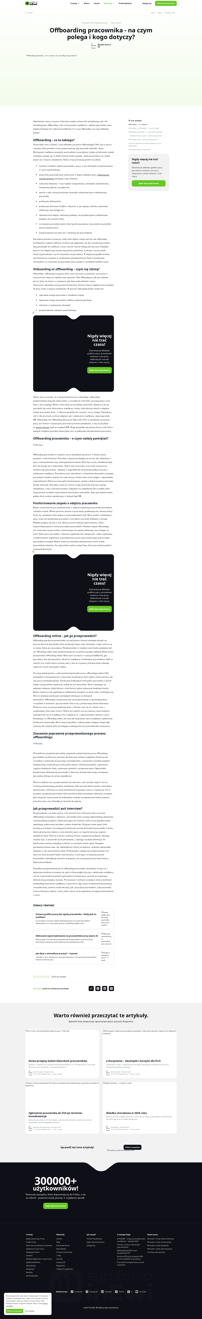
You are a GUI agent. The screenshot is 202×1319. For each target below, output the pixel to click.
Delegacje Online (33, 1252)
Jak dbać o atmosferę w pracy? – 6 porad (56, 953)
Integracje (30, 1269)
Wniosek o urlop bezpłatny (158, 1245)
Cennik (97, 3)
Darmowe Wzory (63, 1245)
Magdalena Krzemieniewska (41, 1127)
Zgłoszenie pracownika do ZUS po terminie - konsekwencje (56, 1114)
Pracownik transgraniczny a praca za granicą (130, 1263)
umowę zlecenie (42, 427)
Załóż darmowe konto (166, 3)
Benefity (29, 1272)
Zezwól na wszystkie (14, 1311)
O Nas (58, 1255)
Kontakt (59, 1259)
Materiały (108, 3)
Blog (58, 1242)
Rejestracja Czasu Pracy (35, 1239)
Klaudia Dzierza (104, 44)
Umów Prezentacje (94, 1239)
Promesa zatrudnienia (156, 1252)
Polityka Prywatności (64, 1269)
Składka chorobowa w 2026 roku (126, 1113)
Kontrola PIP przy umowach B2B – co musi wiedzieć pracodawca (130, 1257)
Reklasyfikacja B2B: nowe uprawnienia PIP (127, 1251)
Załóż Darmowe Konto (95, 1242)
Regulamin (60, 1265)
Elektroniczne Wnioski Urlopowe (39, 1245)
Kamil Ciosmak (38, 1072)
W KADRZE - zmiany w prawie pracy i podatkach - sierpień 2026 (131, 1240)
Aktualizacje (31, 1265)
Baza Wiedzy (61, 1249)
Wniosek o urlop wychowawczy (159, 1249)
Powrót (30, 13)
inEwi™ (86, 1308)
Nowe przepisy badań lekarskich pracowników (58, 1061)
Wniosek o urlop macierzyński (159, 1242)
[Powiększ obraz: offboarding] (38, 446)
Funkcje (73, 3)
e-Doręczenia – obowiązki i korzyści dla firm (133, 1061)
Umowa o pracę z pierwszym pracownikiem (128, 1245)
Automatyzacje (32, 1276)
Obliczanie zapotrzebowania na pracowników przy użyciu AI (67, 935)
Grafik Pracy (31, 1242)
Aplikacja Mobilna (33, 1262)
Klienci (87, 3)
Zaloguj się (146, 3)
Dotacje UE (60, 1262)
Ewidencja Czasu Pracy (35, 1249)
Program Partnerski (64, 1252)
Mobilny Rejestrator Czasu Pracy (39, 1259)
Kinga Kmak (114, 1127)
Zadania (29, 1255)
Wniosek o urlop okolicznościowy (160, 1239)
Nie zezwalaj (29, 1311)
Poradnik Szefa (48, 1072)
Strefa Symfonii (125, 3)
